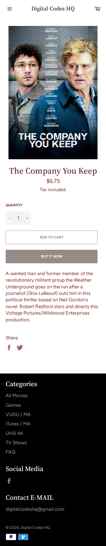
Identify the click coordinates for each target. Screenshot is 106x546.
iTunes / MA (18, 423)
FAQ (10, 452)
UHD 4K (14, 433)
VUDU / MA (18, 414)
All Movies (17, 395)
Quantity (14, 205)
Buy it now (51, 256)
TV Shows (16, 442)
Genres (13, 405)
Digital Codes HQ (53, 8)
